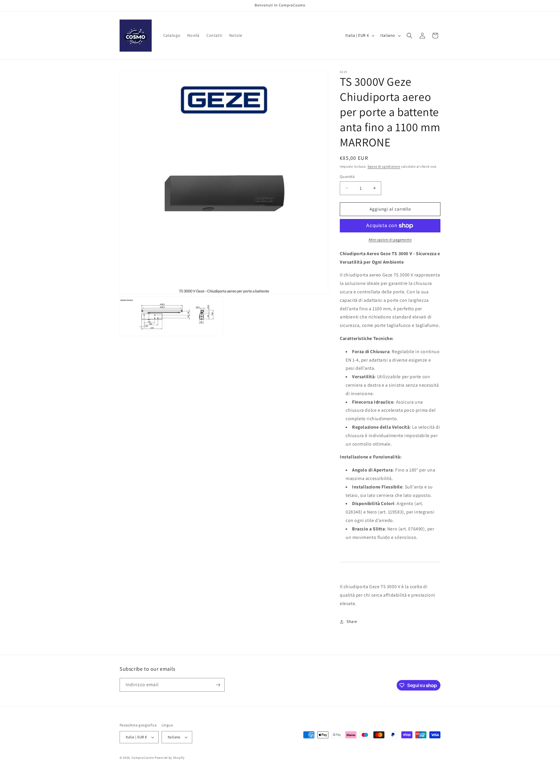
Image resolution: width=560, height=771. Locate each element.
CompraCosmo (143, 758)
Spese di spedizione (384, 166)
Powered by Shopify (170, 758)
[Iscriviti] (217, 685)
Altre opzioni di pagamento (390, 239)
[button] (409, 35)
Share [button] (351, 621)
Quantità (347, 176)
